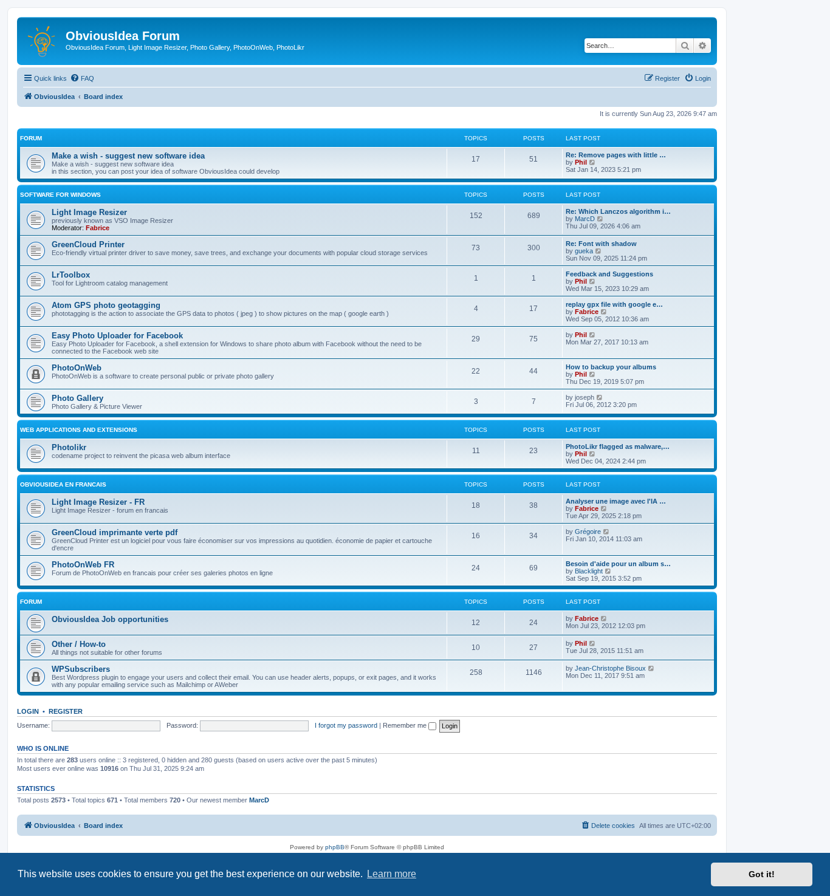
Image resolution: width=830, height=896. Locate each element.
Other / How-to (79, 644)
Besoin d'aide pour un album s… (618, 563)
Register (66, 711)
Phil (581, 162)
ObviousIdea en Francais (63, 484)
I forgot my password (346, 725)
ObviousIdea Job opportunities (110, 619)
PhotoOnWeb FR (83, 564)
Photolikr (69, 447)
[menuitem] (82, 78)
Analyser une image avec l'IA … (616, 501)
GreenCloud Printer (88, 244)
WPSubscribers (81, 669)
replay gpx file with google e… (614, 304)
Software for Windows (60, 194)
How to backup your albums (611, 367)
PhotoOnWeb (76, 367)
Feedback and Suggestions (609, 274)
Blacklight (589, 571)
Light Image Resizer (89, 212)
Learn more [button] (391, 874)
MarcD (585, 218)
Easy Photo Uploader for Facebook (117, 335)
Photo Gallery (77, 398)
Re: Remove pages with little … (616, 155)
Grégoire (588, 531)
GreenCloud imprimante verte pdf (114, 532)
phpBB (335, 847)
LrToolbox (71, 274)
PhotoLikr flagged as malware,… (618, 446)
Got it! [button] (762, 874)
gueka (584, 251)
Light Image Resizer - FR (98, 502)
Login (28, 711)
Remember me (405, 725)
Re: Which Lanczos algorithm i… (618, 211)
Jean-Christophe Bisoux (610, 668)
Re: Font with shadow (601, 243)
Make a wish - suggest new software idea (128, 155)
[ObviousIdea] (43, 39)
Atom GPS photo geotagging (106, 305)
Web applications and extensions (78, 429)
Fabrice (97, 227)
